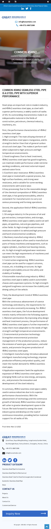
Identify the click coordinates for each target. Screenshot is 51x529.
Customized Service (9, 505)
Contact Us (6, 501)
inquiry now (13, 513)
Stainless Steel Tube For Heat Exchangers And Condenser (21, 477)
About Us (5, 498)
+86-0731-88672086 (27, 25)
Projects (5, 494)
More (4, 485)
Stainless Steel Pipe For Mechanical (14, 473)
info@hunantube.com (27, 22)
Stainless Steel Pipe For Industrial (13, 469)
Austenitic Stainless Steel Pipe (12, 481)
